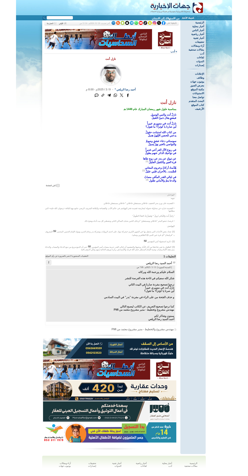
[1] (147, 161)
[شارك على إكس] (121, 97)
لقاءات (200, 57)
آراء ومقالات (197, 45)
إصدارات (199, 65)
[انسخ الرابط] (103, 97)
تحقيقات (199, 41)
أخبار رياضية (197, 34)
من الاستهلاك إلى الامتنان (166, 18)
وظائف (200, 77)
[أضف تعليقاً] (96, 97)
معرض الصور (197, 85)
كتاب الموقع (197, 104)
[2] (143, 170)
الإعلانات (199, 73)
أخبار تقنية (198, 37)
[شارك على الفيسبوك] (128, 97)
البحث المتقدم (196, 101)
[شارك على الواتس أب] (115, 97)
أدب (202, 53)
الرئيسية (199, 22)
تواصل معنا (198, 97)
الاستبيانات (198, 93)
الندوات (200, 61)
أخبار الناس (198, 30)
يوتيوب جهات (197, 81)
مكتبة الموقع (197, 89)
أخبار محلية (198, 26)
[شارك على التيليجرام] (109, 97)
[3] (147, 180)
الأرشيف (199, 108)
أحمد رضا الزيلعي (126, 89)
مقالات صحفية (196, 49)
